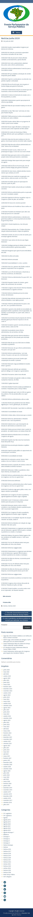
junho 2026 (6, 670)
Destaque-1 (6, 836)
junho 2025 (6, 682)
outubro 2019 (7, 792)
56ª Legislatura (7, 815)
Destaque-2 (6, 839)
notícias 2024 (7, 868)
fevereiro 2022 (7, 733)
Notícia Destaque (8, 845)
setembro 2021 (7, 743)
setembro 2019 (7, 794)
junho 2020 (6, 775)
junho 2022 (6, 724)
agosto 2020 (6, 771)
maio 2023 (6, 714)
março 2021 (6, 756)
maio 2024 (6, 699)
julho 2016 (6, 804)
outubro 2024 (7, 693)
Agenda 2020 (7, 824)
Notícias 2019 (7, 855)
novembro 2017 (7, 800)
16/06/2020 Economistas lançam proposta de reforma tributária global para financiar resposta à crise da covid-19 (16, 319)
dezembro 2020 (7, 762)
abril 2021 (6, 754)
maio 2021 (6, 752)
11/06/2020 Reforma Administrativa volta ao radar (15, 399)
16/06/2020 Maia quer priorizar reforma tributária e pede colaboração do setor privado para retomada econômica (15, 337)
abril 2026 (6, 674)
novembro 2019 (7, 790)
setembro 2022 (7, 718)
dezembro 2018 (7, 796)
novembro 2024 (7, 691)
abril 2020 (6, 779)
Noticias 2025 (7, 870)
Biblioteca (6, 834)
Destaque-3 (6, 841)
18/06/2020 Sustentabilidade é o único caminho (14, 263)
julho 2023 (6, 710)
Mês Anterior (7, 596)
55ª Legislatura (7, 813)
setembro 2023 (7, 705)
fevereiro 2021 (7, 758)
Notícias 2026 (7, 872)
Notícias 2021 (7, 860)
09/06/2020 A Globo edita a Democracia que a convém (16, 415)
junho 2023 (6, 712)
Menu (18, 33)
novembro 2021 (7, 739)
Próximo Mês (7, 602)
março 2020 (6, 781)
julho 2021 (6, 747)
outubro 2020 (7, 766)
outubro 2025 (7, 676)
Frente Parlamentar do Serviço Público (16, 25)
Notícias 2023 (7, 866)
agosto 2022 (6, 720)
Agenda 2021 (7, 826)
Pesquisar (4, 624)
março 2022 (6, 731)
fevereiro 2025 (7, 686)
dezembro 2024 (7, 688)
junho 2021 (6, 750)
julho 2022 (6, 722)
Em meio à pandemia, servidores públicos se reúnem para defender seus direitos (16, 619)
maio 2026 (6, 672)
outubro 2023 (7, 703)
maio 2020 (6, 777)
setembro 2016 (7, 802)
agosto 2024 (6, 695)
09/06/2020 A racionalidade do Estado (11, 456)
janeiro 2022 (6, 735)
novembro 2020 (7, 764)
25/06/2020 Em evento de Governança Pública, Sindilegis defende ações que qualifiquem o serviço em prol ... (16, 133)
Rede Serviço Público (9, 874)
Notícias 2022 (7, 862)
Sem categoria (7, 876)
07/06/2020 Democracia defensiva (10, 480)
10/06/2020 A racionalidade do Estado (11, 411)
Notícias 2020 (12, 606)
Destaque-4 (6, 843)
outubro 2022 (7, 716)
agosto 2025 (6, 678)
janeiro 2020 (6, 785)
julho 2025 (6, 680)
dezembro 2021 (7, 737)
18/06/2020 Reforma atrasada (9, 259)
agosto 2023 (6, 707)
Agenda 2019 (7, 822)
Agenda (5, 817)
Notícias (5, 606)
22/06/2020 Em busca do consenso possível (13, 203)
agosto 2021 (6, 745)
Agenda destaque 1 (8, 832)
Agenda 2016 (7, 820)
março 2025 (6, 684)
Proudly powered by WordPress (11, 913)
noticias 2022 (7, 864)
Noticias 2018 (7, 853)
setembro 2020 (7, 769)
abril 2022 (6, 729)
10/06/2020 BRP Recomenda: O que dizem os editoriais (16, 408)
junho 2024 (6, 697)
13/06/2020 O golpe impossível (9, 383)
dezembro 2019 (7, 787)
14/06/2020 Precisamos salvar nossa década (13, 374)
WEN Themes (17, 915)
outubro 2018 (7, 798)
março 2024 (6, 701)
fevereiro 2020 (7, 783)
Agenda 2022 (7, 828)
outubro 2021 (7, 741)
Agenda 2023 (7, 830)
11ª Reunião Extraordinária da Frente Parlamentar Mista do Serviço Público (16, 613)
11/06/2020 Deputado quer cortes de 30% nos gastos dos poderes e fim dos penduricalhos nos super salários (16, 393)
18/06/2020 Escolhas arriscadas (10, 256)
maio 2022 (6, 726)
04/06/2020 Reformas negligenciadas (11, 548)
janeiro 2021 (6, 760)
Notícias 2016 (7, 849)
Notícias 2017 (7, 851)
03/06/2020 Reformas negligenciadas (11, 574)
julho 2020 (6, 773)
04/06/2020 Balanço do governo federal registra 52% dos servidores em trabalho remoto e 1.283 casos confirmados (15, 537)
